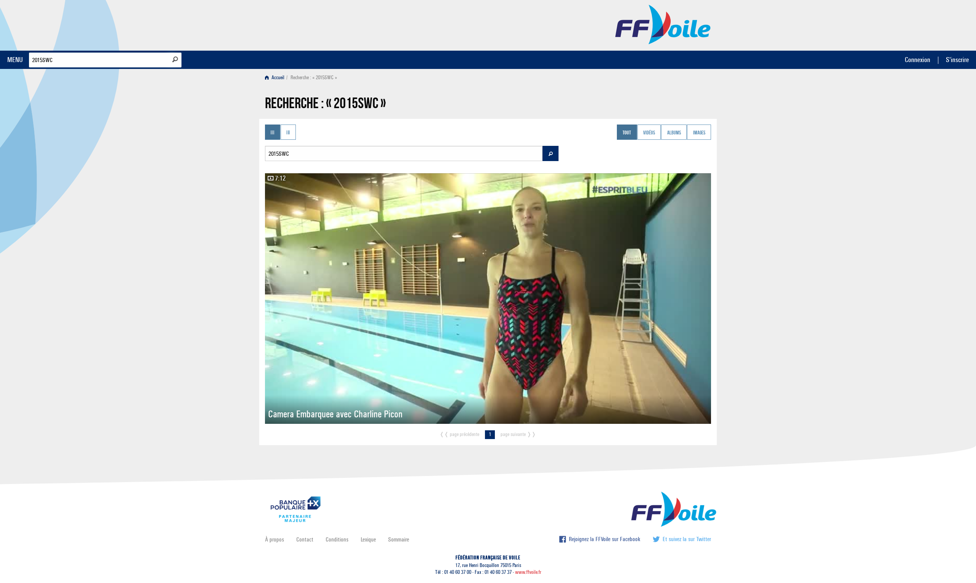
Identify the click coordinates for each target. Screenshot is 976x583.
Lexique (368, 539)
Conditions (337, 539)
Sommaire (398, 539)
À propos (274, 539)
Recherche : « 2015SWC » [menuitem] (314, 77)
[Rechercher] (175, 59)
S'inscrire (957, 59)
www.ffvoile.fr (528, 572)
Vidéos (649, 133)
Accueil (277, 77)
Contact (304, 539)
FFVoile (663, 24)
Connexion (917, 59)
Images (699, 133)
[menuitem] (276, 77)
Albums (674, 133)
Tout (627, 133)
